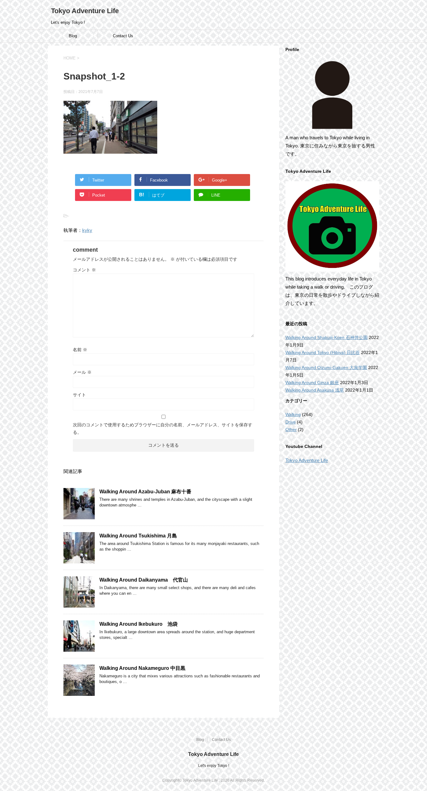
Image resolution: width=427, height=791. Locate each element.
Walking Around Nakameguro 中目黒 (142, 668)
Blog (73, 35)
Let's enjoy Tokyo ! (213, 765)
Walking (293, 414)
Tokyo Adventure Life (85, 11)
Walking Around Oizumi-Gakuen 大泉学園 (326, 367)
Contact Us (123, 35)
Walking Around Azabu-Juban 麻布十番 (145, 491)
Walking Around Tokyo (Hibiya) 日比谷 (322, 352)
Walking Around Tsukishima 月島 (138, 535)
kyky (87, 230)
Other (291, 429)
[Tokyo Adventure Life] (332, 95)
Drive (290, 421)
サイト (79, 394)
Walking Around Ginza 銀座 (312, 382)
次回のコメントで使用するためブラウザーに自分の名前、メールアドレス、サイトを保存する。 (162, 428)
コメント (84, 269)
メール (82, 372)
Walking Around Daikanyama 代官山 (143, 580)
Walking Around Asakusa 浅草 (314, 390)
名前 (80, 349)
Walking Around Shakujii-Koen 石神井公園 (326, 337)
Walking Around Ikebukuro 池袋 (138, 624)
